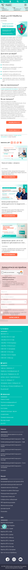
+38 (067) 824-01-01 (14, 130)
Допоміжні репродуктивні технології (11, 484)
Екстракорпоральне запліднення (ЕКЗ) (12, 481)
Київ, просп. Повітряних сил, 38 (10, 374)
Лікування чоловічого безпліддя (10, 490)
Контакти (3, 470)
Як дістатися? (4, 389)
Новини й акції (5, 399)
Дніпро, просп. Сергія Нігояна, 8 (10, 377)
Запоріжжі (4, 137)
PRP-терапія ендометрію (8, 502)
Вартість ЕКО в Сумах (7, 543)
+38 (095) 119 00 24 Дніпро (8, 343)
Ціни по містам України (8, 525)
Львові (15, 135)
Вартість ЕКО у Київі (6, 531)
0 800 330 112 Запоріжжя (8, 349)
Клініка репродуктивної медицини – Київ (12, 439)
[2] (20, 561)
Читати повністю (9, 177)
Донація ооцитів (5, 508)
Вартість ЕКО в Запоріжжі (8, 549)
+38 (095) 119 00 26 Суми (8, 346)
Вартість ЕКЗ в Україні (7, 522)
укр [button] (24, 1)
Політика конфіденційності (9, 402)
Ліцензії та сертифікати (7, 405)
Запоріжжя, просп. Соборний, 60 (10, 383)
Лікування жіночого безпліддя (9, 487)
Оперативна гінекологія (8, 496)
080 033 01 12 (4, 334)
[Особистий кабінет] (10, 1)
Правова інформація (7, 417)
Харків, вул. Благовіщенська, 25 (10, 371)
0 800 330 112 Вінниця (7, 358)
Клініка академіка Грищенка (9, 89)
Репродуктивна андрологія (9, 493)
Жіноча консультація (7, 505)
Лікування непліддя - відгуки (9, 411)
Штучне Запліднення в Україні (14, 568)
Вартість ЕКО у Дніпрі (7, 534)
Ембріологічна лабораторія (9, 499)
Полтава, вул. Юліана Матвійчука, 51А (12, 386)
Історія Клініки (5, 414)
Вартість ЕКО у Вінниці (7, 537)
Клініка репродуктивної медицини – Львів (13, 442)
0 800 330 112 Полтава (7, 352)
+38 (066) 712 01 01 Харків (8, 355)
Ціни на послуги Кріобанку (9, 552)
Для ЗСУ (3, 423)
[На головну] (6, 5)
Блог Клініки (4, 408)
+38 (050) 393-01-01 (14, 122)
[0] (8, 561)
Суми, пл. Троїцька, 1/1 (7, 380)
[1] (14, 561)
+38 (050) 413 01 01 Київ (7, 340)
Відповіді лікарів (5, 420)
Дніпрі (19, 135)
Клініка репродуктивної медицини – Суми (13, 463)
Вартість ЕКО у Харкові (7, 540)
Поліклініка (4, 511)
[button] (25, 5)
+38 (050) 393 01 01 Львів (8, 337)
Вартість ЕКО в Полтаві (7, 546)
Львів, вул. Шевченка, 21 (7, 368)
